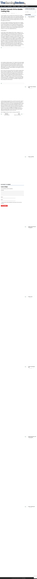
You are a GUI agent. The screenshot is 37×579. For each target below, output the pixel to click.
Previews (22, 6)
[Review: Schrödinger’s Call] (26, 433)
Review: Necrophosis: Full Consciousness (32, 437)
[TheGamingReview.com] (13, 4)
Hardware (14, 6)
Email (1, 199)
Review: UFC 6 (30, 296)
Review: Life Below (31, 156)
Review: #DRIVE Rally (31, 16)
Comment (2, 190)
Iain (9, 13)
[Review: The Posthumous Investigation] (26, 293)
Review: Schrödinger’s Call (31, 367)
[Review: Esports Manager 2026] (26, 153)
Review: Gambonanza (31, 506)
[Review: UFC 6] (26, 363)
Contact (27, 6)
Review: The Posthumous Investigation (32, 227)
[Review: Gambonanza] (26, 573)
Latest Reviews (28, 14)
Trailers (18, 6)
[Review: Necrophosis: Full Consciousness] (26, 503)
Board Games (10, 6)
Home (1, 6)
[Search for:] (30, 12)
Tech (14, 13)
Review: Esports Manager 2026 (32, 87)
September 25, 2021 (4, 13)
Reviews (5, 6)
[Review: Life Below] (26, 223)
